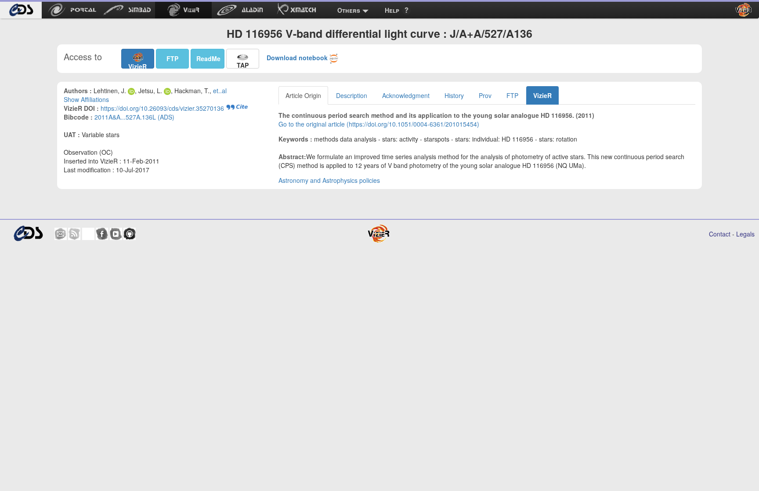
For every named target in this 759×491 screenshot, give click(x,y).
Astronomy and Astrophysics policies (329, 180)
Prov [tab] (485, 95)
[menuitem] (21, 10)
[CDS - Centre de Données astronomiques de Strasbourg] (27, 233)
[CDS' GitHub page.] (129, 234)
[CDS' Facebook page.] (102, 234)
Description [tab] (351, 95)
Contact (719, 233)
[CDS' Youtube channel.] (116, 234)
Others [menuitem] (348, 10)
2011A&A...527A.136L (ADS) (134, 117)
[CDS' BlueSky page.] (88, 234)
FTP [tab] (512, 95)
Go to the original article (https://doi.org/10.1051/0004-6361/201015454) (378, 124)
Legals (745, 233)
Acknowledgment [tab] (406, 95)
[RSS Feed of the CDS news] (74, 234)
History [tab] (454, 95)
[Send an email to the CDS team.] (60, 234)
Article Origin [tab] (303, 95)
